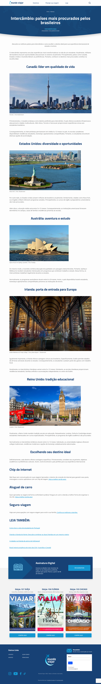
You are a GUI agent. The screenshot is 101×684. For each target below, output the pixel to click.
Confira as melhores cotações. (67, 512)
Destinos (36, 3)
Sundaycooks (60, 680)
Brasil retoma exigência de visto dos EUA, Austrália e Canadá (30, 548)
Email (70, 656)
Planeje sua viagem (52, 3)
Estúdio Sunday (51, 680)
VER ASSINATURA (79, 568)
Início (48, 11)
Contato (10, 654)
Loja (66, 3)
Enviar (70, 663)
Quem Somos (25, 654)
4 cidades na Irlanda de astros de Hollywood (24, 541)
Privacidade (25, 657)
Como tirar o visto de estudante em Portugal (24, 528)
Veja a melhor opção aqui (23, 497)
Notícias (52, 11)
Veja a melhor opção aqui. (57, 479)
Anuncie (10, 657)
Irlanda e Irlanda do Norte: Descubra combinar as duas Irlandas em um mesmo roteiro (39, 534)
